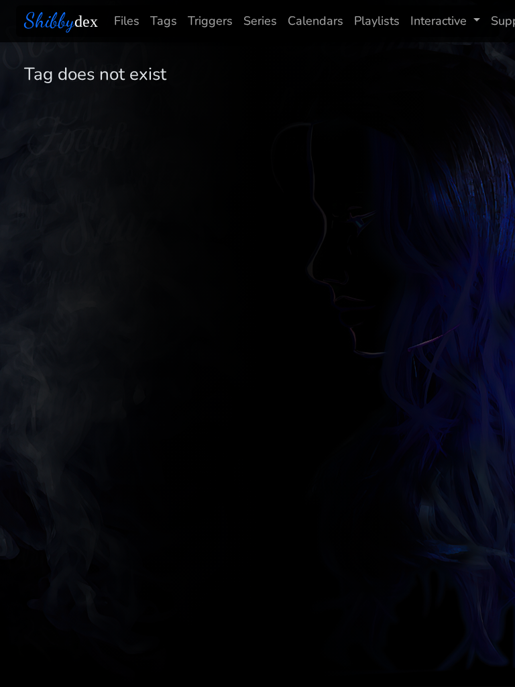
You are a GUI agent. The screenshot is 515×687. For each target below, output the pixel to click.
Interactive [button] (438, 21)
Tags (163, 21)
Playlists (377, 21)
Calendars (315, 21)
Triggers (210, 21)
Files (126, 21)
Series (260, 21)
